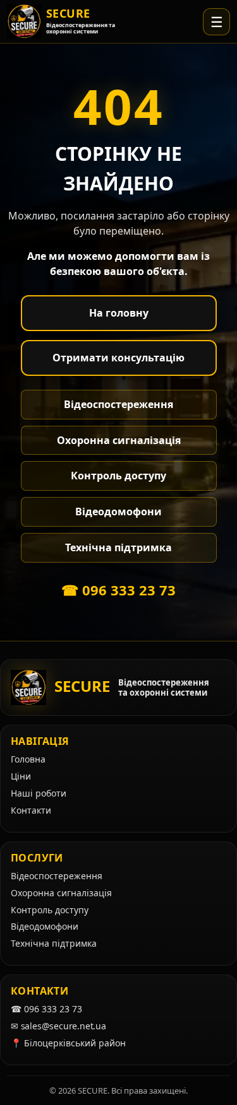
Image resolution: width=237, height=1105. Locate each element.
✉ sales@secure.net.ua (58, 1026)
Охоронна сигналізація (119, 440)
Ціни (21, 776)
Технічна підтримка (118, 547)
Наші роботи (38, 793)
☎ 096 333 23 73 (118, 589)
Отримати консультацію (118, 358)
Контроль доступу (118, 475)
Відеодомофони (118, 511)
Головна (28, 759)
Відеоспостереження (118, 404)
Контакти (31, 810)
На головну (119, 313)
